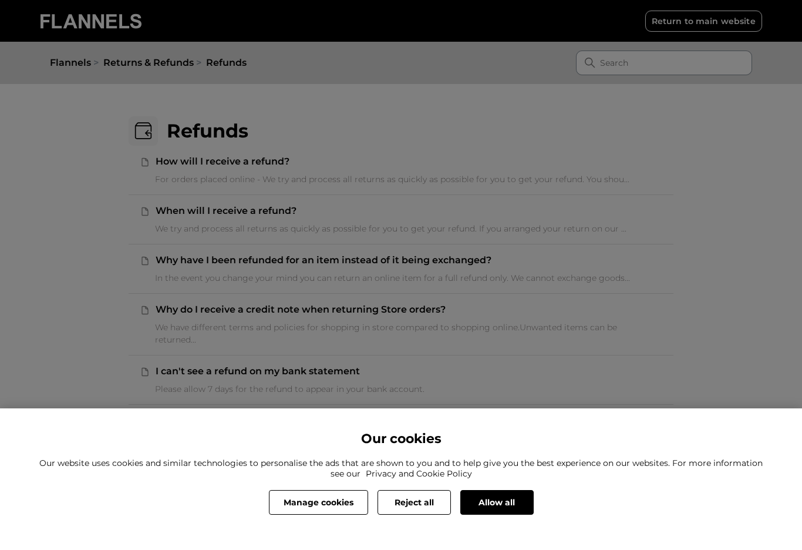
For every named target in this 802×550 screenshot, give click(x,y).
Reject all (414, 502)
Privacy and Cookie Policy (419, 473)
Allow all (496, 502)
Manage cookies (318, 502)
